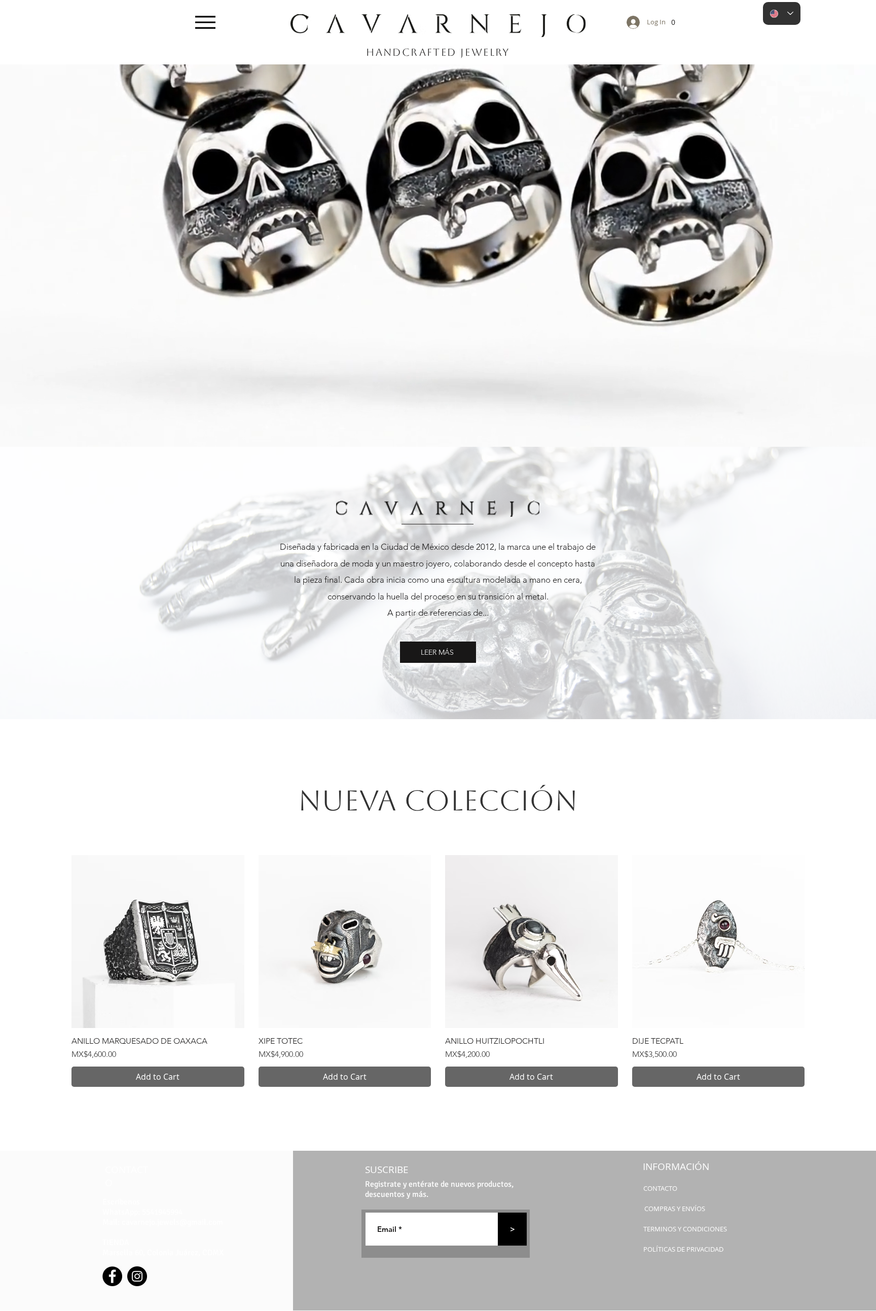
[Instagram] (137, 1276)
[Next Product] (819, 941)
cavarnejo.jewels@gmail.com (172, 1222)
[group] (438, 971)
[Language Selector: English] (781, 13)
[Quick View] (157, 941)
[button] (673, 19)
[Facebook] (112, 1276)
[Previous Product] (57, 941)
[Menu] (205, 22)
